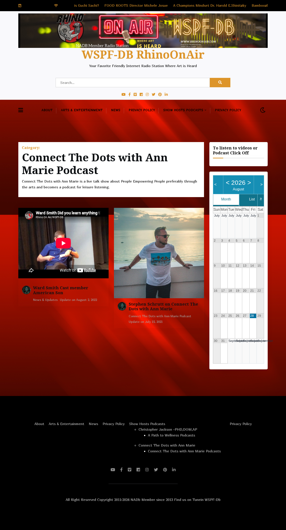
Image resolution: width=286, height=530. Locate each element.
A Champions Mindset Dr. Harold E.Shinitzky (180, 5)
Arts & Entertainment (82, 110)
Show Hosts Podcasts (183, 110)
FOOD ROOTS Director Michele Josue (107, 5)
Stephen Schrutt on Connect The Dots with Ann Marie (163, 306)
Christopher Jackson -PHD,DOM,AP (168, 429)
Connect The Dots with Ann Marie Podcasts (184, 451)
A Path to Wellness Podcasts (171, 435)
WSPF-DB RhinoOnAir (143, 54)
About (47, 110)
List (252, 199)
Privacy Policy (142, 110)
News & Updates (45, 299)
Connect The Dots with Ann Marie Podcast (160, 316)
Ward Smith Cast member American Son (60, 290)
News (115, 110)
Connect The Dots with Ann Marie (167, 445)
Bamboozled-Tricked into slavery (249, 5)
